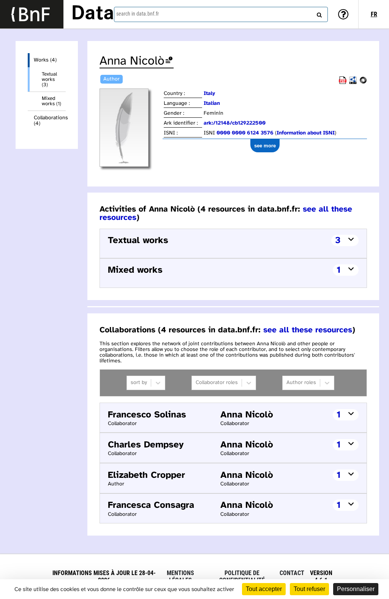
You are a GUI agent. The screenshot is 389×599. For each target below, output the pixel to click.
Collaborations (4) (50, 120)
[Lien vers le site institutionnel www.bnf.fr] (31, 14)
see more (265, 146)
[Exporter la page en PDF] (342, 82)
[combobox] (221, 14)
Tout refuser (309, 589)
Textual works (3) (49, 79)
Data (92, 14)
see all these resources (307, 330)
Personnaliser (356, 589)
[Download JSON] (363, 82)
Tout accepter (264, 589)
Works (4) (45, 60)
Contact (292, 573)
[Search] (318, 13)
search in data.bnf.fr (137, 14)
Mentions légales (180, 576)
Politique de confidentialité (242, 576)
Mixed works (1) (51, 101)
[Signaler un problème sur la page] (169, 61)
